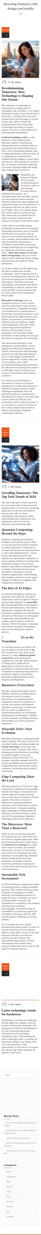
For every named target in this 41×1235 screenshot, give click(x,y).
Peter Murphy (16, 82)
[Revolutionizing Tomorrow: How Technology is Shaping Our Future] (20, 59)
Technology (9, 1216)
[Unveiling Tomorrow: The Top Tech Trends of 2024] (20, 464)
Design (8, 1181)
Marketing (9, 1206)
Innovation (9, 1201)
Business (8, 1172)
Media (8, 1211)
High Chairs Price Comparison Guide (17, 1138)
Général (8, 1191)
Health (8, 1196)
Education (9, 1186)
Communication (11, 1176)
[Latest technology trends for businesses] (20, 989)
